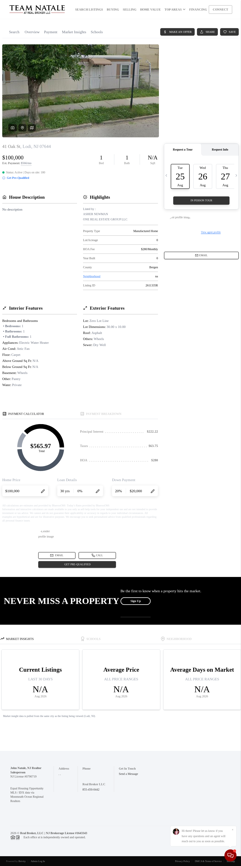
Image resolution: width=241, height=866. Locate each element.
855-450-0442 (90, 789)
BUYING (113, 9)
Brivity (22, 861)
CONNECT (220, 9)
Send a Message (128, 773)
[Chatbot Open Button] (230, 855)
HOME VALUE (150, 9)
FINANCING (198, 9)
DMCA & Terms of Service (208, 861)
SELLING (129, 9)
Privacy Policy (182, 861)
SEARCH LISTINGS (89, 9)
